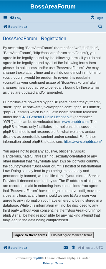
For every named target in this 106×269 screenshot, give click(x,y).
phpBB (37, 258)
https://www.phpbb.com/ (83, 142)
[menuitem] (15, 17)
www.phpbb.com (75, 122)
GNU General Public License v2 (45, 117)
